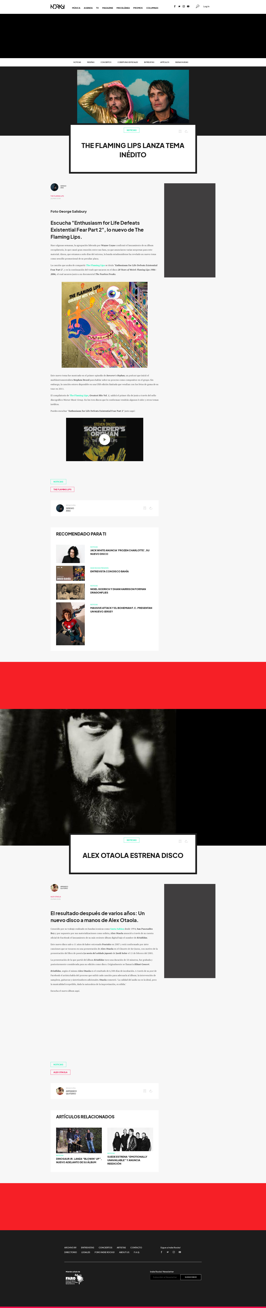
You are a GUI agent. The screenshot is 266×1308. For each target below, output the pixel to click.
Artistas (121, 1247)
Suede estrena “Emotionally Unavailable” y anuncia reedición (127, 1160)
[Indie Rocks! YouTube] (188, 6)
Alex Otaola (56, 897)
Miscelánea (123, 8)
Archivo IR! (70, 1247)
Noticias (77, 62)
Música (76, 8)
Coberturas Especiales (127, 62)
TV (97, 8)
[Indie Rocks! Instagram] (184, 6)
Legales (85, 1252)
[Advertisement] (133, 36)
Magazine (107, 8)
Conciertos (106, 62)
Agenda (88, 8)
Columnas (152, 8)
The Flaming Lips (57, 196)
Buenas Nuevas (181, 62)
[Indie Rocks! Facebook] (175, 6)
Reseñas (90, 62)
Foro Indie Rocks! (105, 1252)
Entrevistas (149, 62)
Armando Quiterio (64, 887)
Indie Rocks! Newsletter (162, 1271)
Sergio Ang (63, 187)
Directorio (70, 1252)
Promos (138, 8)
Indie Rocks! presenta (99, 568)
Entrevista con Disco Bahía (109, 571)
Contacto (136, 1247)
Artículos (164, 62)
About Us (124, 1252)
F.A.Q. (137, 1252)
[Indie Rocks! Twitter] (179, 6)
